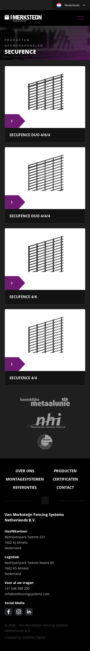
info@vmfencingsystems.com (27, 594)
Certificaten (65, 479)
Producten (65, 470)
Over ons (24, 470)
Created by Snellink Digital (25, 637)
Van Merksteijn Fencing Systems (23, 18)
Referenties (25, 487)
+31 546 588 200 (17, 588)
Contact (65, 487)
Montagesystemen (25, 479)
